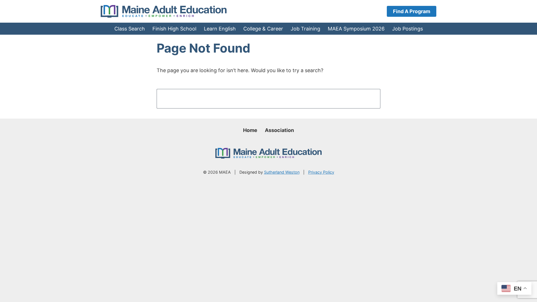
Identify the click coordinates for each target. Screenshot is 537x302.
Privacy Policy (321, 172)
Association (279, 130)
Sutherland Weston (282, 172)
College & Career (263, 29)
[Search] (367, 98)
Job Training (305, 29)
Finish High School (174, 29)
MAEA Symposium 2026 (356, 29)
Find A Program (411, 11)
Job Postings (407, 29)
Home (250, 130)
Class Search (129, 29)
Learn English (220, 29)
